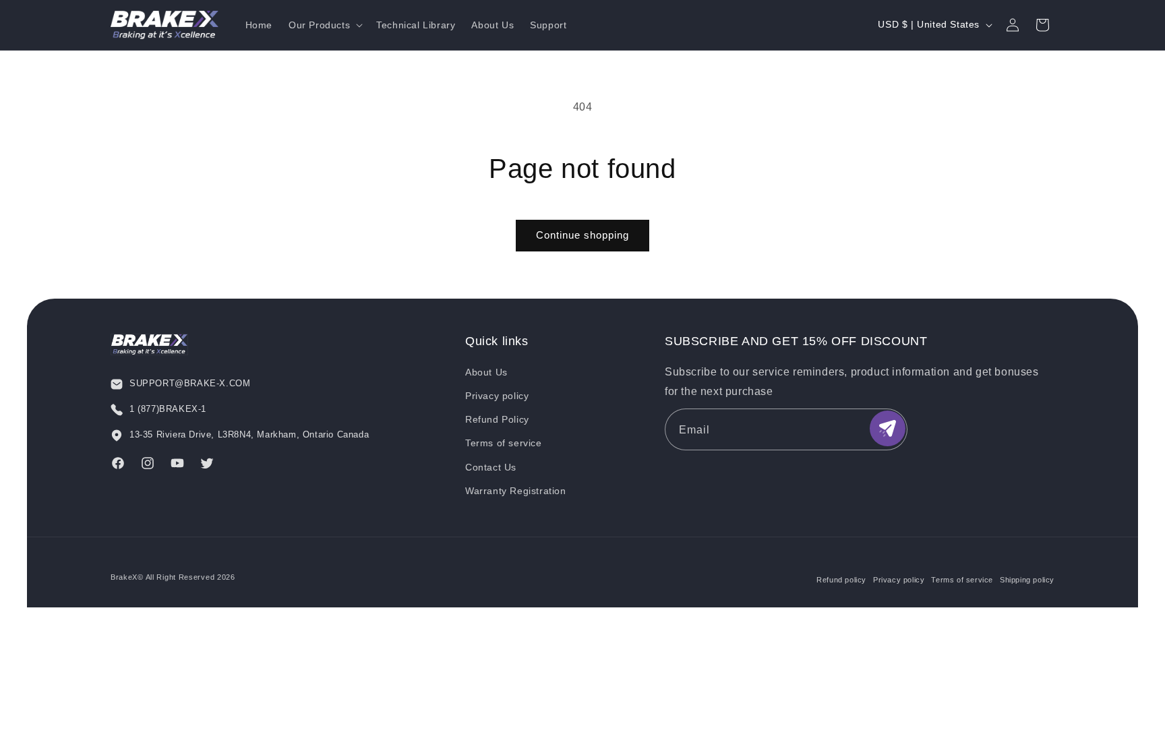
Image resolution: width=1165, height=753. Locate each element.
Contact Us (490, 467)
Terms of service (503, 443)
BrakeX (124, 577)
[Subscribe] (887, 428)
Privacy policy (497, 395)
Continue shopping (582, 235)
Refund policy (841, 580)
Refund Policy (497, 419)
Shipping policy (1027, 580)
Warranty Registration (515, 490)
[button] (324, 25)
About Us (486, 372)
